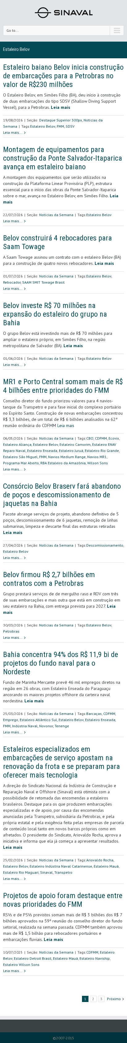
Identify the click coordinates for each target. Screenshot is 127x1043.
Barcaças (94, 713)
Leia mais (65, 425)
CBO (89, 438)
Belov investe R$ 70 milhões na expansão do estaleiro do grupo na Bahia (55, 314)
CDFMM (101, 438)
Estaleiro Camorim (75, 444)
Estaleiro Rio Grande (102, 450)
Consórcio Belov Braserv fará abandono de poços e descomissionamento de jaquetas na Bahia (62, 495)
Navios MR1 (97, 456)
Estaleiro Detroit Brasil (32, 958)
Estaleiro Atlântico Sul (38, 719)
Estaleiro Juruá (71, 450)
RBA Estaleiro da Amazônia (63, 463)
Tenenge (62, 726)
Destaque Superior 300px (60, 120)
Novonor (46, 726)
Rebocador (12, 282)
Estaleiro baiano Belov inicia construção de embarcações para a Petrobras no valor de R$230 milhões (63, 76)
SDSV (70, 126)
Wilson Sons (97, 463)
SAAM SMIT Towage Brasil (43, 282)
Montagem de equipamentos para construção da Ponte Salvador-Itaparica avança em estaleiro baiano (62, 158)
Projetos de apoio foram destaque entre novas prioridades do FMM (62, 900)
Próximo (114, 998)
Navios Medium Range (67, 456)
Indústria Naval (25, 726)
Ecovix (114, 438)
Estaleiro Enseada (42, 450)
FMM (60, 126)
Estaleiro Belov (42, 126)
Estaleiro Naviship (95, 958)
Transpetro (63, 872)
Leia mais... (13, 132)
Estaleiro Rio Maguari (21, 872)
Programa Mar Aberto (21, 463)
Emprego (10, 719)
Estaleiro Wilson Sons (21, 964)
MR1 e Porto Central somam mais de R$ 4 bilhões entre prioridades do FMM (63, 386)
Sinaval (46, 872)
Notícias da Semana (56, 214)
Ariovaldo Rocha (99, 860)
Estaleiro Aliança (17, 444)
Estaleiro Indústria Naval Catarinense (61, 866)
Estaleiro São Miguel (20, 456)
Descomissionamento (104, 545)
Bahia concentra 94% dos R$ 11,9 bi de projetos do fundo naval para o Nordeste (60, 663)
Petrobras (11, 631)
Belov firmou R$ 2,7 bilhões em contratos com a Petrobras (49, 579)
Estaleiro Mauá (106, 866)
